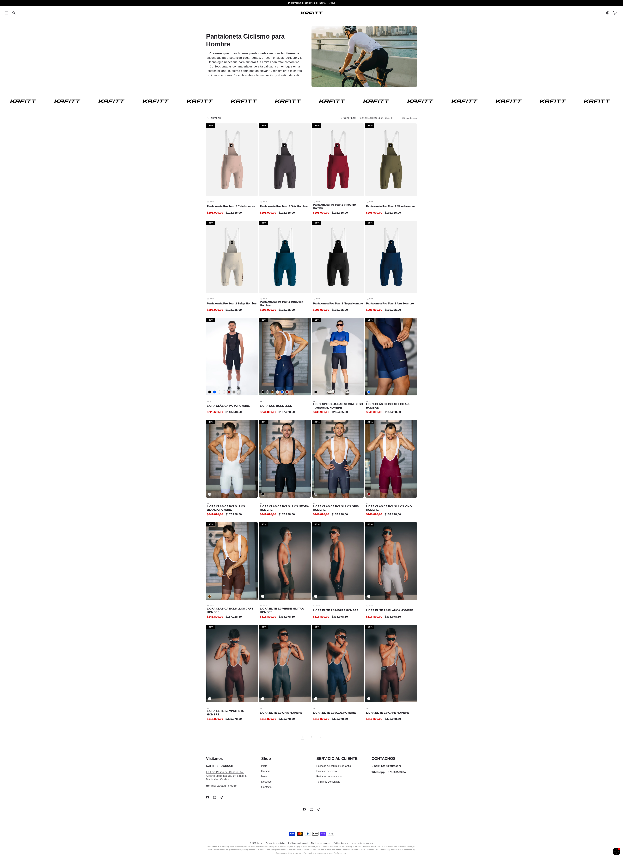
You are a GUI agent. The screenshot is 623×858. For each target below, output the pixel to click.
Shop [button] (266, 758)
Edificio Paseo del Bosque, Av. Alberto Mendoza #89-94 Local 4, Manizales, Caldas (226, 776)
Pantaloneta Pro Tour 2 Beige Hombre (232, 303)
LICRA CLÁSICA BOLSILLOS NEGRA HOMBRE (284, 508)
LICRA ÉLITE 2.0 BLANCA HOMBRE (389, 610)
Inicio (264, 766)
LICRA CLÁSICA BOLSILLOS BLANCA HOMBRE (226, 508)
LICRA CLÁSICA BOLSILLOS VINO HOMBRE (389, 508)
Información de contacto (362, 843)
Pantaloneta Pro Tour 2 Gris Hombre (283, 206)
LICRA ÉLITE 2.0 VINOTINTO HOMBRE (225, 712)
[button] (6, 13)
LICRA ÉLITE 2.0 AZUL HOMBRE (334, 712)
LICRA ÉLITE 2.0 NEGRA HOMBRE (335, 610)
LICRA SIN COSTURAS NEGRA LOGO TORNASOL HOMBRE (338, 405)
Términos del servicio (320, 843)
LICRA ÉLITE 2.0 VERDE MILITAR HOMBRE (282, 610)
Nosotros (266, 781)
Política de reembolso (275, 843)
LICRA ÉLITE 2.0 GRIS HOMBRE (281, 712)
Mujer (264, 776)
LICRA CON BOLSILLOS (276, 405)
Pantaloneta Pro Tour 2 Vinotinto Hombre (334, 206)
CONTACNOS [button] (384, 758)
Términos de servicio (328, 781)
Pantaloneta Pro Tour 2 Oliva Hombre (390, 206)
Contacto (266, 787)
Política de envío (341, 843)
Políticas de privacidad (329, 776)
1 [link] (303, 737)
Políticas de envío (326, 771)
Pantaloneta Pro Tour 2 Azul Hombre (390, 303)
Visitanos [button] (214, 758)
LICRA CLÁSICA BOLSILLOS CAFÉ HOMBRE (230, 610)
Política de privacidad (297, 843)
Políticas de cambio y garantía (333, 766)
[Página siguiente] (320, 737)
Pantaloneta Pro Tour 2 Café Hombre (231, 206)
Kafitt (259, 843)
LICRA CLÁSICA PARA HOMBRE (228, 405)
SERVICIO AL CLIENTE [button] (337, 758)
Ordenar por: (348, 118)
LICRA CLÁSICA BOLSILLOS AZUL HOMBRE (389, 405)
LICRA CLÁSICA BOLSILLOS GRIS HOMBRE (336, 508)
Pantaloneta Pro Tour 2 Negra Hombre (338, 303)
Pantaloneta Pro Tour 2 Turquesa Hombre (281, 303)
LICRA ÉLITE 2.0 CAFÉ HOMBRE (387, 712)
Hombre (265, 771)
